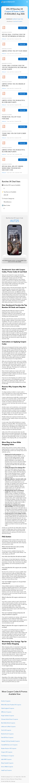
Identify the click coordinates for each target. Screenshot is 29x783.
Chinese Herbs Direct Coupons (9, 719)
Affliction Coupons (6, 712)
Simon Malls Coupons (7, 767)
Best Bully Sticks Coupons (8, 723)
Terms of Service (10, 779)
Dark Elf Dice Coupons (7, 737)
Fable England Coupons (7, 708)
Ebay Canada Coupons (7, 763)
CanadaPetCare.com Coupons (9, 745)
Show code (22, 28)
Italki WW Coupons (6, 759)
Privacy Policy (18, 779)
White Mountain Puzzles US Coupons (11, 705)
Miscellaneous (9, 21)
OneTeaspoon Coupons (7, 756)
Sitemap (13, 781)
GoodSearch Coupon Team (17, 19)
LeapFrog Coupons (6, 770)
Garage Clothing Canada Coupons (10, 741)
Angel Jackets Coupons (7, 715)
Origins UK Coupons (6, 752)
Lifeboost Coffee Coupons (8, 726)
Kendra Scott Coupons (7, 734)
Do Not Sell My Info (5, 781)
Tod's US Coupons (6, 730)
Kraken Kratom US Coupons (8, 748)
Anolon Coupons (5, 701)
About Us (3, 779)
